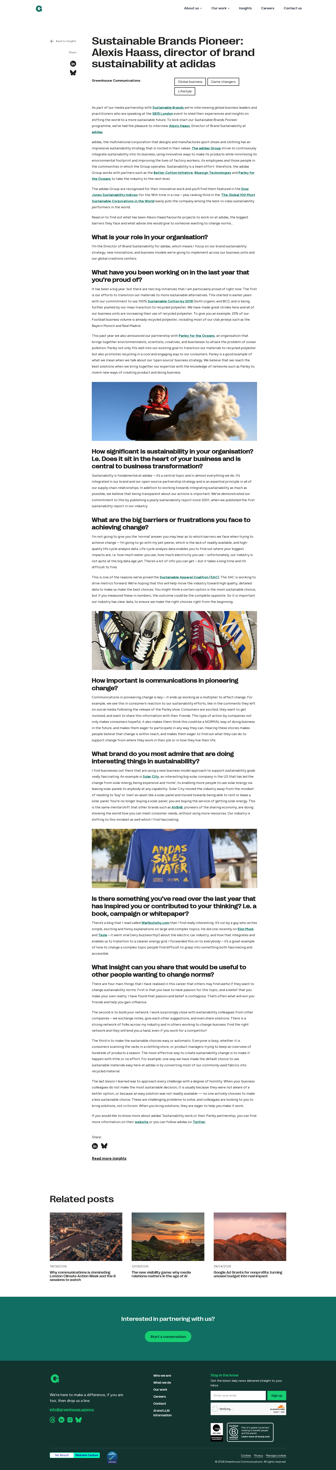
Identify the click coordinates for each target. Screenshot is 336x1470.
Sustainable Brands (168, 107)
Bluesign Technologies (212, 173)
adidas (97, 132)
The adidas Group (206, 148)
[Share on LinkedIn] (73, 64)
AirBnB (177, 807)
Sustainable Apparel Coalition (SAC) (189, 577)
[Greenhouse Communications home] (55, 1378)
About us (191, 8)
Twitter (199, 1122)
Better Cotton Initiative (173, 173)
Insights (245, 8)
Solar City (151, 776)
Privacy (258, 1455)
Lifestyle (185, 91)
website (142, 1122)
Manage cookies (276, 1455)
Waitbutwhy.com (155, 923)
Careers (267, 8)
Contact (159, 1403)
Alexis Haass (179, 126)
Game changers (223, 82)
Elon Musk (246, 929)
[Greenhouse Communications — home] (39, 8)
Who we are (162, 1375)
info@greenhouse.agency (72, 1409)
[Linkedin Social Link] (61, 1420)
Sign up (276, 1395)
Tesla (102, 935)
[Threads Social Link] (53, 1420)
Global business (190, 82)
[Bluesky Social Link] (78, 1420)
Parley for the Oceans (197, 336)
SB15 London (162, 113)
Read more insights (109, 1158)
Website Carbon (86, 1455)
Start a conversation (168, 1336)
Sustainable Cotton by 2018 (170, 301)
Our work (219, 8)
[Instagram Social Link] (70, 1420)
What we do (162, 1382)
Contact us (293, 8)
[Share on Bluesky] (73, 73)
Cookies (246, 1455)
